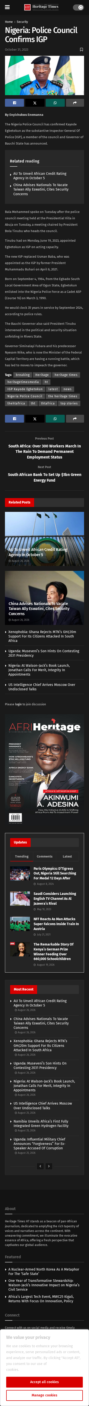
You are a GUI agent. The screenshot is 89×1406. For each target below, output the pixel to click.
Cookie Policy (30, 1370)
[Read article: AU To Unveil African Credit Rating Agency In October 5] (44, 540)
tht (33, 403)
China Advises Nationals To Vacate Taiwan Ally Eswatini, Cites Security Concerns (40, 189)
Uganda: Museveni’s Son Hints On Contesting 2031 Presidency (40, 1065)
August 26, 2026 (20, 561)
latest (53, 389)
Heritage (42, 375)
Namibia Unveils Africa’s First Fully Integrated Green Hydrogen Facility (41, 1123)
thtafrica (48, 403)
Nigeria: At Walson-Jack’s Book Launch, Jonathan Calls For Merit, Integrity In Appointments (39, 670)
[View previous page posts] (40, 1166)
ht (46, 382)
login (18, 704)
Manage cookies (44, 1395)
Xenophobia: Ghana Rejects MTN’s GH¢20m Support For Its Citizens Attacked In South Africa (42, 636)
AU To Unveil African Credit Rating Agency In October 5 (39, 176)
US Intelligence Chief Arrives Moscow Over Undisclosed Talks (43, 1105)
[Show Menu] (7, 7)
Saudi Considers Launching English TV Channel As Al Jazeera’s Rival (55, 898)
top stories (69, 403)
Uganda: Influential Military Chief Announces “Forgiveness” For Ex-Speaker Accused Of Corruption (40, 1143)
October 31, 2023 (16, 49)
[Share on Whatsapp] (55, 103)
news (68, 389)
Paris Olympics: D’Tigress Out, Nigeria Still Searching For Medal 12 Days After (55, 873)
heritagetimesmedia (23, 382)
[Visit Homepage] (41, 7)
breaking (23, 375)
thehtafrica (16, 403)
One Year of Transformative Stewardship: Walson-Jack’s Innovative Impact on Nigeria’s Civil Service (44, 1285)
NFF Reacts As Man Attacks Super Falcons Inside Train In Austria (56, 924)
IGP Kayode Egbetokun (25, 389)
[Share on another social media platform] (75, 103)
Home (9, 22)
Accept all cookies (44, 1382)
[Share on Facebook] (14, 103)
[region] (44, 1367)
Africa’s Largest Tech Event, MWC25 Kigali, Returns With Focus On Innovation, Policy (41, 1299)
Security (22, 22)
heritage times (66, 375)
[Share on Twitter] (34, 103)
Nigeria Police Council (25, 396)
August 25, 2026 (26, 1112)
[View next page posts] (49, 1166)
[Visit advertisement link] (44, 769)
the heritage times (62, 396)
